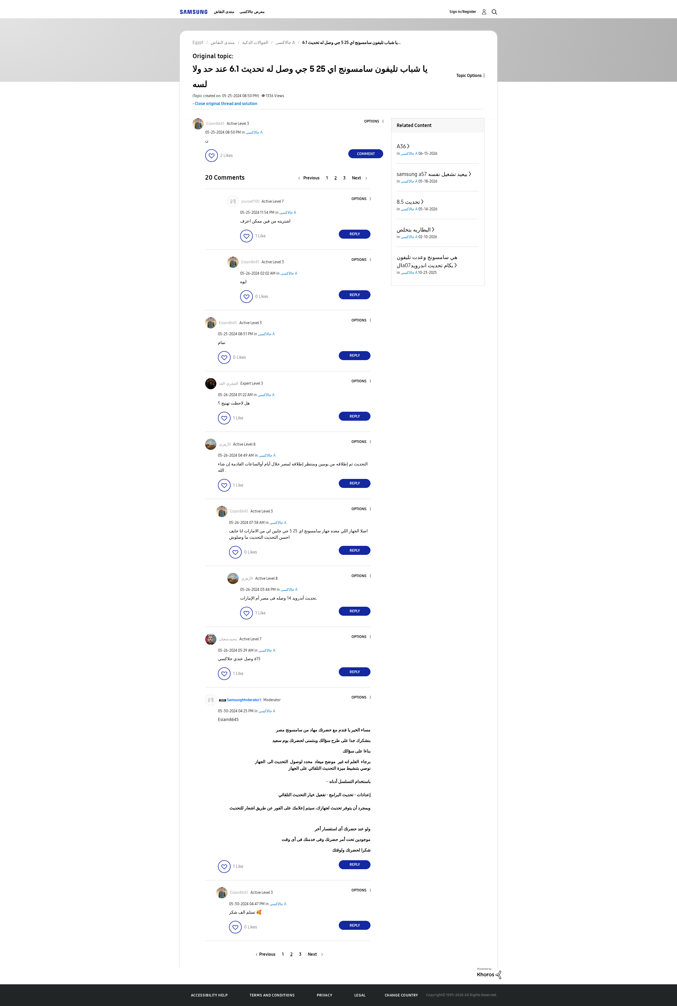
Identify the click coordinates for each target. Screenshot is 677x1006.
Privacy (324, 995)
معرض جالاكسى (252, 12)
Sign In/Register (463, 12)
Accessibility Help (209, 995)
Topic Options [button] (469, 75)
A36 (401, 146)
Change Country (401, 995)
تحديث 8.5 (408, 202)
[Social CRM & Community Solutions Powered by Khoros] (489, 973)
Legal (360, 995)
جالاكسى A (254, 132)
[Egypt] (193, 11)
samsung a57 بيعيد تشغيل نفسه (432, 174)
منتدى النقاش (224, 12)
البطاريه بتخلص (414, 229)
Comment (366, 154)
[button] (374, 121)
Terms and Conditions (272, 995)
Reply (355, 234)
